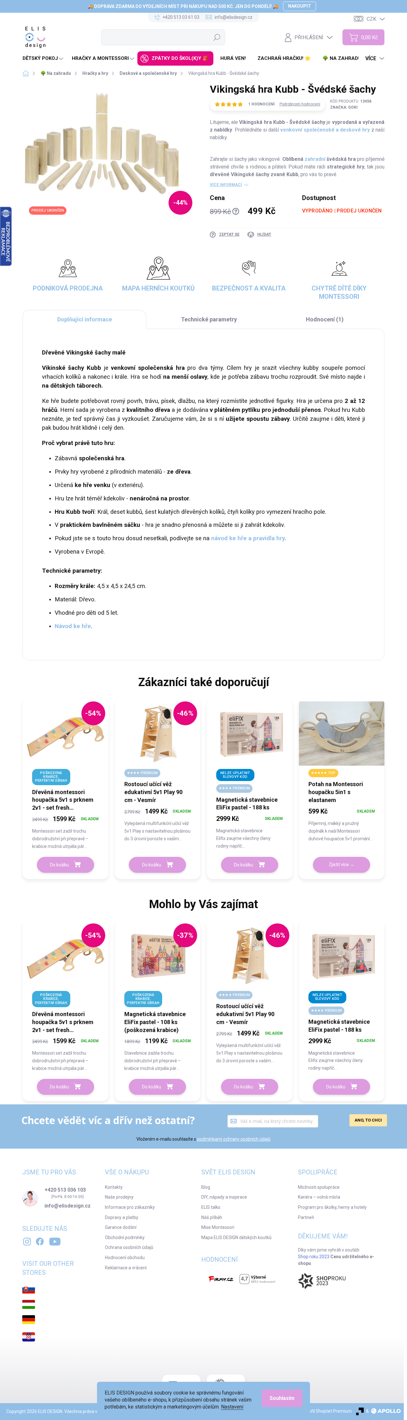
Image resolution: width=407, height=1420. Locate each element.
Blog (205, 1187)
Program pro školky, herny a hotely (332, 1207)
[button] (65, 832)
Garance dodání (120, 1227)
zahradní (315, 159)
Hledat (217, 37)
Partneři (306, 1217)
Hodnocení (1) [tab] (325, 319)
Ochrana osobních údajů (129, 1247)
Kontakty (114, 1187)
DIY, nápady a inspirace (224, 1197)
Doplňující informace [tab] (84, 319)
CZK (371, 19)
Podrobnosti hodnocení (299, 104)
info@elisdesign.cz (68, 1205)
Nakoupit (299, 6)
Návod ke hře (73, 626)
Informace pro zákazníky (130, 1207)
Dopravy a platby (121, 1217)
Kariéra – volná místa (319, 1197)
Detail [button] (341, 865)
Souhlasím (282, 1398)
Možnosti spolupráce (319, 1187)
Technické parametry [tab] (209, 319)
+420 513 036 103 (65, 1190)
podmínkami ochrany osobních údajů (234, 1139)
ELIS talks (210, 1207)
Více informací (226, 185)
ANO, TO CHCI (368, 1120)
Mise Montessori (217, 1227)
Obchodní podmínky (125, 1237)
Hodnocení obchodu (125, 1257)
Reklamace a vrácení (126, 1267)
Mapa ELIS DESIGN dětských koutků (236, 1237)
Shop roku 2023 (313, 1256)
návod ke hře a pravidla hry (248, 538)
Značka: (344, 107)
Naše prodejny (119, 1197)
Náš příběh (211, 1217)
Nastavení (232, 1407)
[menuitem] (44, 58)
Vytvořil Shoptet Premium (326, 1411)
